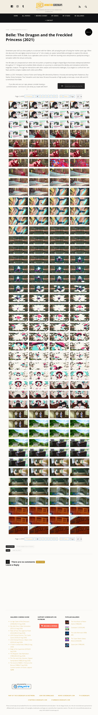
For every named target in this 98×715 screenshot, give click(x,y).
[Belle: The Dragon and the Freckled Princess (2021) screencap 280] (80, 341)
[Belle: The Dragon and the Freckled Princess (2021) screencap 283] (59, 350)
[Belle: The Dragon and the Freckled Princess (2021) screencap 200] (80, 147)
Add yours (40, 562)
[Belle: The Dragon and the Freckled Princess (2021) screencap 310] (39, 418)
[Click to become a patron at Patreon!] (49, 629)
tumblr (25, 6)
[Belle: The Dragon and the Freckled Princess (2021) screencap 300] (80, 389)
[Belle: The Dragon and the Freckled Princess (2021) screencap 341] (18, 495)
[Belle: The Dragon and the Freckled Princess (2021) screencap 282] (39, 350)
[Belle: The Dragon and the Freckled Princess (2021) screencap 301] (18, 399)
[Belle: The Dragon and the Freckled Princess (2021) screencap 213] (18, 186)
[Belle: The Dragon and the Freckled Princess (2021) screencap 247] (59, 263)
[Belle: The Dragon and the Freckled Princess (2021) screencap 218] (39, 196)
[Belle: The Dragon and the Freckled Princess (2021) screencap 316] (80, 428)
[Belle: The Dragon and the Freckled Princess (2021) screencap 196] (80, 138)
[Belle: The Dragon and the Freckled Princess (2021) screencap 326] (39, 457)
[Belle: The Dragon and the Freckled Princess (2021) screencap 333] (18, 476)
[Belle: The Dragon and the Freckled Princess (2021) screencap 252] (80, 273)
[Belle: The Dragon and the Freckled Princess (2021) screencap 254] (39, 283)
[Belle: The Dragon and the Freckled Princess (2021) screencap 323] (59, 447)
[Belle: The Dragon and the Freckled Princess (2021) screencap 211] (59, 176)
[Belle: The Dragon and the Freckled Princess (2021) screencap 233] (18, 234)
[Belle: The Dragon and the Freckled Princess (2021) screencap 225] (18, 215)
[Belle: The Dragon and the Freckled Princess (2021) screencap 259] (59, 292)
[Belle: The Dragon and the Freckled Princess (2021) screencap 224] (80, 205)
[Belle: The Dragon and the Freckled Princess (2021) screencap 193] (18, 138)
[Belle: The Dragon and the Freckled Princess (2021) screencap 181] (18, 109)
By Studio (66, 16)
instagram (19, 6)
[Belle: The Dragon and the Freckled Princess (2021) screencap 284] (80, 350)
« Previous (28, 96)
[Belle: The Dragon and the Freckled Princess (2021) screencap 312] (80, 418)
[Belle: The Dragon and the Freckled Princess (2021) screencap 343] (59, 495)
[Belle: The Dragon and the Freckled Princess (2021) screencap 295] (59, 379)
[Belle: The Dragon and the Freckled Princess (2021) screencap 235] (59, 234)
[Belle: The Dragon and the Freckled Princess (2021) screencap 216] (80, 186)
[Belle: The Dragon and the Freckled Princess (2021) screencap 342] (39, 495)
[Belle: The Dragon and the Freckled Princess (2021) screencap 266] (39, 312)
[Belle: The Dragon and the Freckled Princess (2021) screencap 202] (39, 157)
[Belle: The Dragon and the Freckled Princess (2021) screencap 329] (18, 466)
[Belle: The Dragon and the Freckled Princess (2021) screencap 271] (59, 321)
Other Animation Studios (24, 546)
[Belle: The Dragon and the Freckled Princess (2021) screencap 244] (80, 254)
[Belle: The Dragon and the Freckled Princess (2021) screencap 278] (39, 341)
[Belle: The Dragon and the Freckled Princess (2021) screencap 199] (59, 147)
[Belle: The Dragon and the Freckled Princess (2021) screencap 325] (18, 457)
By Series (54, 16)
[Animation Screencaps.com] (49, 4)
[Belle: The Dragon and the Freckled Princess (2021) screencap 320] (80, 437)
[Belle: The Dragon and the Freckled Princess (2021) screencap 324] (80, 447)
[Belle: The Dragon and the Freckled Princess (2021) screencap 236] (80, 234)
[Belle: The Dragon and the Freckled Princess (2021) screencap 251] (59, 273)
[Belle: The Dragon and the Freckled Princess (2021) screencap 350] (39, 515)
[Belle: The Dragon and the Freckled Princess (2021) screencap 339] (59, 486)
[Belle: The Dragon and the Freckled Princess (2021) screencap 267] (59, 312)
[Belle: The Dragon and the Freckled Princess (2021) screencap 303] (59, 399)
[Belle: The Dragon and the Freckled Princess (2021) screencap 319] (59, 437)
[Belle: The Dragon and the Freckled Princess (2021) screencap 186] (39, 118)
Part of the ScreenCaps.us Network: (21, 695)
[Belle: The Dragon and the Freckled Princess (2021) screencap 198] (39, 147)
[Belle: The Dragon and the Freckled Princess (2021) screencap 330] (39, 466)
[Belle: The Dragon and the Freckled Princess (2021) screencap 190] (39, 128)
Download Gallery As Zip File (73, 86)
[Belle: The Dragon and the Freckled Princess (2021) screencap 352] (80, 515)
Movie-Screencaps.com (66, 695)
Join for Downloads (46, 695)
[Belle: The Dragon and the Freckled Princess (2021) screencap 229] (18, 225)
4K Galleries (79, 16)
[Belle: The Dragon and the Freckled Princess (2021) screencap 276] (80, 331)
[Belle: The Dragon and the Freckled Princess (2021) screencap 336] (80, 476)
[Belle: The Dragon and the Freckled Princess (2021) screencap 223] (59, 205)
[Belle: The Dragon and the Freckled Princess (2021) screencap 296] (80, 379)
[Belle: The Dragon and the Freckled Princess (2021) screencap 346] (39, 505)
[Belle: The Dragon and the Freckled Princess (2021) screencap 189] (18, 128)
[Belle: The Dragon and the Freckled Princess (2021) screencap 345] (18, 505)
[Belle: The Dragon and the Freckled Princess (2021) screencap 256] (80, 283)
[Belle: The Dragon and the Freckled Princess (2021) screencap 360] (80, 534)
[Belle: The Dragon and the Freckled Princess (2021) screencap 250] (39, 273)
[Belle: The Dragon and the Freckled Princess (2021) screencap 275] (59, 331)
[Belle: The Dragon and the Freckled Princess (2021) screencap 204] (80, 157)
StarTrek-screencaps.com (37, 700)
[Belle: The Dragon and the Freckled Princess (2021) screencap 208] (80, 167)
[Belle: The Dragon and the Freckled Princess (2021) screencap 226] (39, 215)
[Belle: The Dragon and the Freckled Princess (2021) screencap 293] (18, 379)
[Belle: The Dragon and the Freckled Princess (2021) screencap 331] (59, 466)
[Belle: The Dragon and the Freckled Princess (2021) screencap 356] (80, 524)
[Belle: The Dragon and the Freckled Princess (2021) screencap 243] (59, 254)
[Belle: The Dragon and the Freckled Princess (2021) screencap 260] (80, 292)
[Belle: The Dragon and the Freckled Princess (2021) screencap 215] (59, 186)
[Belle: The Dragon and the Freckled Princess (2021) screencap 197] (18, 147)
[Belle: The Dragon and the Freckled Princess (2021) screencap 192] (80, 128)
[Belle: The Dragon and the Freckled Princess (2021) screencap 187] (59, 118)
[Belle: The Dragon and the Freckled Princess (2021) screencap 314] (39, 428)
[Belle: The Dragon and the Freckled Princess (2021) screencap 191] (59, 128)
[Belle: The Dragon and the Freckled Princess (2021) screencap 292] (80, 370)
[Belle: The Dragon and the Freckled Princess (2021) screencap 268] (80, 312)
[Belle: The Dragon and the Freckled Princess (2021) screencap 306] (39, 408)
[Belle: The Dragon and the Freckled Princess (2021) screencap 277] (18, 341)
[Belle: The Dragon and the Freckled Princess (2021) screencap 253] (18, 283)
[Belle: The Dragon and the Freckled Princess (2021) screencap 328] (80, 457)
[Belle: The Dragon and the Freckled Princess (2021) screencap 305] (18, 408)
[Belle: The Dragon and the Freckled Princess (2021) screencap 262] (39, 302)
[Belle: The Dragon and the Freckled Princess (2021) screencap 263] (59, 302)
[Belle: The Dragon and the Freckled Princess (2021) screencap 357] (18, 534)
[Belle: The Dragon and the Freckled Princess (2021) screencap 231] (59, 225)
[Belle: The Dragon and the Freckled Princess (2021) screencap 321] (18, 447)
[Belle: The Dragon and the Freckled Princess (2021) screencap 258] (39, 292)
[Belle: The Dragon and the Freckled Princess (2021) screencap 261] (18, 302)
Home (16, 16)
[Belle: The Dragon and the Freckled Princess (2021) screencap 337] (18, 486)
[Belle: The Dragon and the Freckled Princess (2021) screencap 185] (18, 118)
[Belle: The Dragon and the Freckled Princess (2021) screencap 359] (59, 534)
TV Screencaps (84, 695)
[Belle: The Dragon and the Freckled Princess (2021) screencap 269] (18, 321)
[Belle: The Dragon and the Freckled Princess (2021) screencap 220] (80, 196)
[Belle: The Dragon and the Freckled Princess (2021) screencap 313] (18, 428)
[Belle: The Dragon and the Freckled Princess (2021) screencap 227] (59, 215)
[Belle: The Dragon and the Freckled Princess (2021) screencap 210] (39, 176)
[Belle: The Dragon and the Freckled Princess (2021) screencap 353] (18, 524)
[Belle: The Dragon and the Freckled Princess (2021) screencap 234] (39, 234)
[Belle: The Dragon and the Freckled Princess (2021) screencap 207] (59, 167)
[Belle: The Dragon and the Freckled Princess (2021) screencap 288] (80, 360)
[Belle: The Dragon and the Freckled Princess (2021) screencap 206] (39, 167)
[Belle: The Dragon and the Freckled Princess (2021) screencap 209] (18, 176)
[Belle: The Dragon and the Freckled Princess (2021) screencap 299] (59, 389)
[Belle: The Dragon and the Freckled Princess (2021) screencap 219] (59, 196)
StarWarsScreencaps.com (60, 700)
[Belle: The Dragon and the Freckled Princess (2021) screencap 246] (39, 263)
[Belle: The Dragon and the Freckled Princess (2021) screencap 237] (18, 244)
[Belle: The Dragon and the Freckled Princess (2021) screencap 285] (18, 360)
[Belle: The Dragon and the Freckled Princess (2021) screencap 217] (18, 196)
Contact (49, 20)
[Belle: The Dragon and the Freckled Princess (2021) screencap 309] (18, 418)
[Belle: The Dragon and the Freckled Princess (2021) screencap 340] (80, 486)
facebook (13, 6)
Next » (66, 96)
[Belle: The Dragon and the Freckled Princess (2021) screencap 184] (80, 109)
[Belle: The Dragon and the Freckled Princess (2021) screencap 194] (39, 138)
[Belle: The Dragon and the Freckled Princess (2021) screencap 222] (39, 205)
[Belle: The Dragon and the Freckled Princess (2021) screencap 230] (39, 225)
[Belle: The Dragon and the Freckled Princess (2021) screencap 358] (39, 534)
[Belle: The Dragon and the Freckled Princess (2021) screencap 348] (80, 505)
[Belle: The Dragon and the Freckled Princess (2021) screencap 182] (39, 109)
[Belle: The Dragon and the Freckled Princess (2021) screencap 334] (39, 476)
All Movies (26, 16)
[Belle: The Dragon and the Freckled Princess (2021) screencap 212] (80, 176)
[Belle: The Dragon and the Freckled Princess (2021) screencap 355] (59, 524)
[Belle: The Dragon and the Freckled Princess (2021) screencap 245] (18, 263)
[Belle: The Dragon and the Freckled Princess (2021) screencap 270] (39, 321)
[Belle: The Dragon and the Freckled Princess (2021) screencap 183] (59, 109)
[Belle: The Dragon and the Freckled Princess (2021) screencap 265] (18, 312)
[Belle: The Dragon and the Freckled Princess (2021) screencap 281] (18, 350)
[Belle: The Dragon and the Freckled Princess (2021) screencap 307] (59, 408)
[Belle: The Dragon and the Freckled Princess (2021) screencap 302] (39, 399)
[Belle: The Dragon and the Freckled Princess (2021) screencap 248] (80, 263)
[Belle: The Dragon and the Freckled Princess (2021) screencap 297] (18, 389)
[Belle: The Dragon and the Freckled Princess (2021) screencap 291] (59, 370)
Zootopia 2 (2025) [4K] (78, 627)
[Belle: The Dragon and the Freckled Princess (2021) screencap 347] (59, 505)
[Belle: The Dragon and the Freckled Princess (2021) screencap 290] (39, 370)
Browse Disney (41, 16)
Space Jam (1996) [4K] (77, 644)
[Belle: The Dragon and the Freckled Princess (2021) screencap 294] (39, 379)
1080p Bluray (16, 550)
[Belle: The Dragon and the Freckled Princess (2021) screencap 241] (18, 254)
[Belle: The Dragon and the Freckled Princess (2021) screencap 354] (39, 524)
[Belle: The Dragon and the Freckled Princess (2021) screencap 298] (39, 389)
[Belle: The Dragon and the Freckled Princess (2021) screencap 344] (80, 495)
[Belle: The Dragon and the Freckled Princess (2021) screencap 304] (80, 399)
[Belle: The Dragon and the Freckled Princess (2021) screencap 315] (59, 428)
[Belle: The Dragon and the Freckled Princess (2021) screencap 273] (18, 331)
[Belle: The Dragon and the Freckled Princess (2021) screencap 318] (39, 437)
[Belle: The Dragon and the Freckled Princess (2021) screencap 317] (18, 437)
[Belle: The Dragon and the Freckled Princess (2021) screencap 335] (59, 476)
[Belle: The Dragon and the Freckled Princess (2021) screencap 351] (59, 515)
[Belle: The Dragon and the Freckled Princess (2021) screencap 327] (59, 457)
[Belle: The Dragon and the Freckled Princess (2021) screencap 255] (59, 283)
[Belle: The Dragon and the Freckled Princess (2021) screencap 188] (80, 118)
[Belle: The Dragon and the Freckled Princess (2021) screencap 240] (80, 244)
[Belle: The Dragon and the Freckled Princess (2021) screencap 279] (59, 341)
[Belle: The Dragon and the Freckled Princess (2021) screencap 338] (39, 486)
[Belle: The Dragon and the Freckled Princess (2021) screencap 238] (39, 244)
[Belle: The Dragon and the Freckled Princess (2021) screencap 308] (80, 408)
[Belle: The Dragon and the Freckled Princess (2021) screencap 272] (80, 321)
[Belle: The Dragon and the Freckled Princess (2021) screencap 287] (59, 360)
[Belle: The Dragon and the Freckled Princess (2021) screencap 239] (59, 244)
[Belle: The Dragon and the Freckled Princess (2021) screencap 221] (18, 205)
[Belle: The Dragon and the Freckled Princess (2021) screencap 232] (80, 225)
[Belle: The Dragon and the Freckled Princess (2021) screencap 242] (39, 254)
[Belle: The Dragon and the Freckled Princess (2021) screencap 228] (80, 215)
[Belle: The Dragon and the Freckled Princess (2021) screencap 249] (18, 273)
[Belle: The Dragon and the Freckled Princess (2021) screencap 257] (18, 292)
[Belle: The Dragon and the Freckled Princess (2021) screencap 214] (39, 186)
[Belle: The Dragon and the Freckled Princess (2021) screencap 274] (39, 331)
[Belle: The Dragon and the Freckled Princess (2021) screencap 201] (18, 157)
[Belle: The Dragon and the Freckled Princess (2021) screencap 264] (80, 302)
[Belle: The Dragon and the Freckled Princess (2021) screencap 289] (18, 370)
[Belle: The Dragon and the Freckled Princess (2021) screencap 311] (59, 418)
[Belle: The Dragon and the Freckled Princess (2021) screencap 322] (39, 447)
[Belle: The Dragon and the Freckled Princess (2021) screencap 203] (59, 157)
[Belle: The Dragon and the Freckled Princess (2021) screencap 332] (80, 466)
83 (61, 96)
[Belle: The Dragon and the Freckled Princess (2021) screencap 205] (18, 167)
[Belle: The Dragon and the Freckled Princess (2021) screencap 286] (39, 360)
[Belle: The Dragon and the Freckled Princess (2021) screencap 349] (18, 515)
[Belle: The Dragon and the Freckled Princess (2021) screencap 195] (59, 138)
